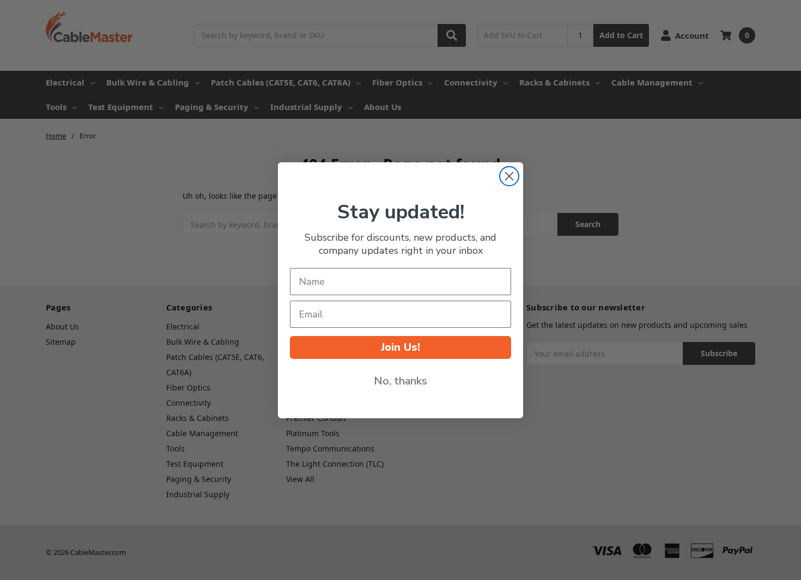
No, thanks (400, 381)
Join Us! (400, 347)
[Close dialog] (509, 176)
